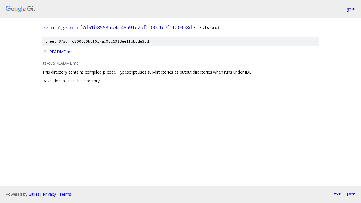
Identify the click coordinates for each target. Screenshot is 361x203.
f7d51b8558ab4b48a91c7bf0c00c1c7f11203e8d (136, 27)
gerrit (49, 27)
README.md (60, 51)
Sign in (349, 9)
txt (337, 194)
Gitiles (33, 194)
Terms (65, 194)
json (350, 194)
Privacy (49, 194)
